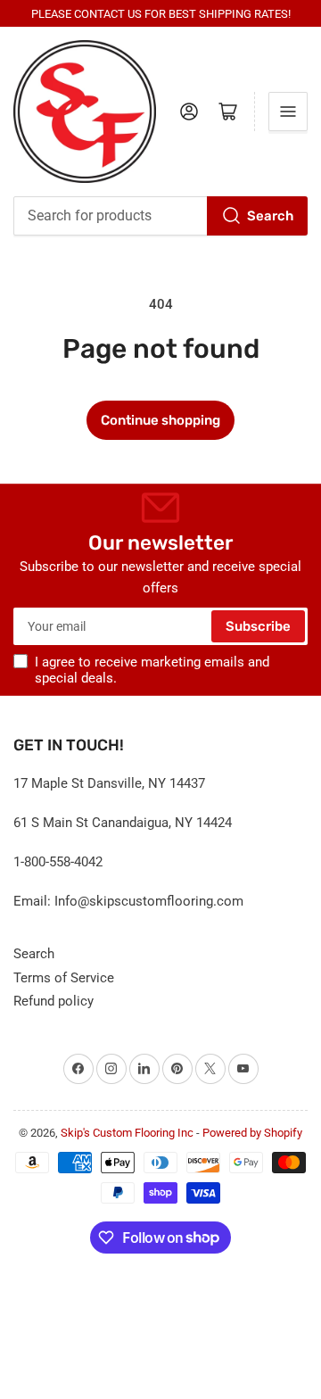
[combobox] (160, 216)
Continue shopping (160, 420)
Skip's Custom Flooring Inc (127, 1132)
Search (270, 216)
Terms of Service (63, 978)
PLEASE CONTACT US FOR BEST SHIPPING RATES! (161, 14)
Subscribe (258, 626)
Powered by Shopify (252, 1132)
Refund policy (53, 1001)
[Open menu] (288, 111)
